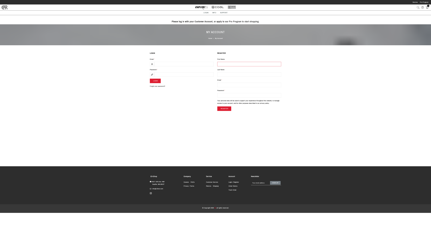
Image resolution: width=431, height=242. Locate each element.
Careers (186, 182)
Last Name (220, 69)
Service (415, 2)
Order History (233, 186)
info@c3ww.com (157, 189)
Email (152, 59)
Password (153, 69)
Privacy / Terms (189, 186)
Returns (208, 186)
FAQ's (193, 182)
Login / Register (234, 182)
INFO (214, 13)
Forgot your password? (157, 86)
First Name (221, 59)
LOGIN (205, 13)
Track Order (232, 190)
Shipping (216, 186)
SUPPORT (224, 13)
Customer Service (212, 182)
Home (210, 38)
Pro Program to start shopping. (244, 21)
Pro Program (424, 2)
